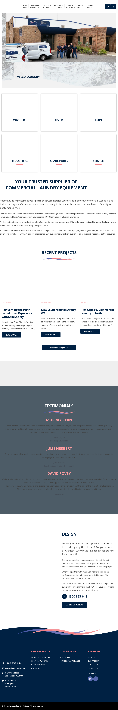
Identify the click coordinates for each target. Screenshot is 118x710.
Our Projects (94, 661)
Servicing (70, 6)
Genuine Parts (66, 657)
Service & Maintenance (70, 661)
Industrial (84, 303)
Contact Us (93, 665)
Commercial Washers (40, 657)
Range (58, 6)
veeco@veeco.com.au (15, 668)
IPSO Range (36, 668)
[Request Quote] (113, 6)
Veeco (80, 6)
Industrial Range (39, 665)
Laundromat (6, 303)
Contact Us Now (74, 605)
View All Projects (59, 347)
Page (25, 6)
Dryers (47, 6)
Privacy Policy (94, 668)
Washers (35, 6)
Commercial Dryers (40, 661)
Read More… (11, 335)
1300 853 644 (77, 596)
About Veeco (93, 657)
